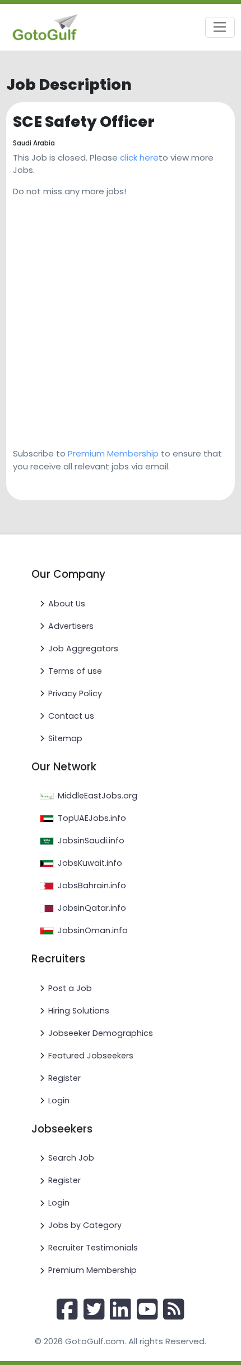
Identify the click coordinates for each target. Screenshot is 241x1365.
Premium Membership (113, 453)
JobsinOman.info (93, 930)
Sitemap (65, 738)
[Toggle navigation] (220, 27)
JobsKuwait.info (90, 863)
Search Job (71, 1157)
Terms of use (75, 671)
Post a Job (70, 988)
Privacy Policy (75, 693)
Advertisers (71, 626)
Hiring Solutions (78, 1010)
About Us (66, 603)
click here (139, 157)
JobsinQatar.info (92, 908)
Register (64, 1078)
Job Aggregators (83, 648)
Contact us (71, 716)
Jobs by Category (85, 1225)
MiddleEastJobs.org (97, 795)
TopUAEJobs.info (92, 818)
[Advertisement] (120, 318)
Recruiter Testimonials (93, 1247)
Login (58, 1100)
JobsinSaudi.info (91, 840)
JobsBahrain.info (92, 885)
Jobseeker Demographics (100, 1033)
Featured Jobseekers (90, 1055)
